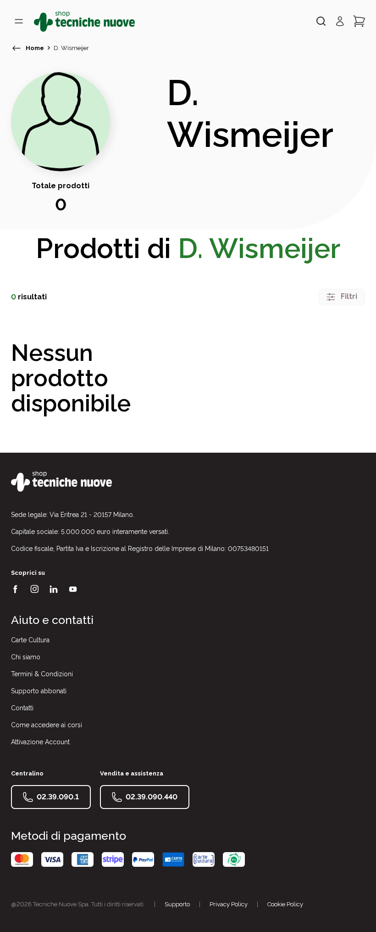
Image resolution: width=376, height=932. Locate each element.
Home (35, 48)
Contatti (22, 708)
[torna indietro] (16, 48)
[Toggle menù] (19, 21)
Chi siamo (25, 657)
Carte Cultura (30, 640)
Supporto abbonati (38, 691)
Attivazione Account (40, 742)
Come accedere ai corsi (46, 725)
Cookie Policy (285, 904)
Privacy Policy (229, 904)
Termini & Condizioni (42, 674)
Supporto (177, 904)
